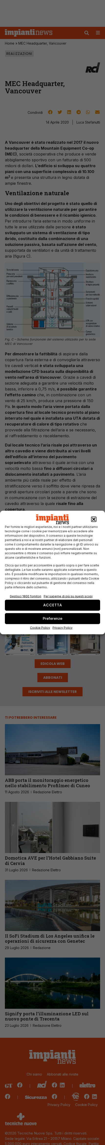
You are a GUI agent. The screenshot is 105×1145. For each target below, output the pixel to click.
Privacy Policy (62, 627)
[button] (93, 519)
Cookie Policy (40, 627)
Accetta (52, 605)
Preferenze (52, 618)
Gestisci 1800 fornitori (25, 596)
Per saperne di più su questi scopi (68, 596)
